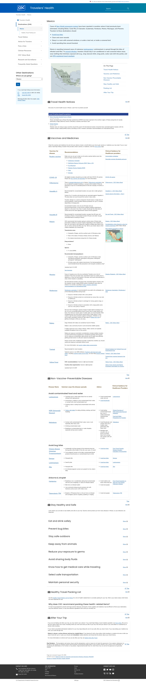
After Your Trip (108, 92)
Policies (47, 673)
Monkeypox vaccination (71, 290)
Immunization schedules (111, 156)
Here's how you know (123, 1)
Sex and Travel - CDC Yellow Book (114, 214)
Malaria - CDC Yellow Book (112, 221)
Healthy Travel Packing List (28, 33)
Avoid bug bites (57, 35)
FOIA (75, 668)
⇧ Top (127, 135)
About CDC (48, 668)
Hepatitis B (53, 215)
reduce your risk (95, 317)
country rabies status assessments (88, 345)
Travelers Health (20, 15)
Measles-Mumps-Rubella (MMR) (76, 168)
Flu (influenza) (72, 165)
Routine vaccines (55, 157)
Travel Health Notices (111, 70)
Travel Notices (23, 37)
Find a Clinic (97, 146)
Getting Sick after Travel (91, 638)
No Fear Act (77, 670)
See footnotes (68, 270)
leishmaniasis (88, 49)
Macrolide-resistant (115, 159)
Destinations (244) (24, 24)
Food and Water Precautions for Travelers (119, 417)
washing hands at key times (81, 353)
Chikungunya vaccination (95, 182)
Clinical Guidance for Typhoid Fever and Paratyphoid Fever (115, 349)
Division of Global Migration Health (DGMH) (58, 658)
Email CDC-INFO (26, 95)
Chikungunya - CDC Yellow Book (114, 182)
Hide (126, 102)
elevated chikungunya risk (76, 182)
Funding (47, 671)
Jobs (46, 670)
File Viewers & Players (50, 675)
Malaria (51, 222)
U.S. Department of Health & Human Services (27, 680)
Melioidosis (53, 422)
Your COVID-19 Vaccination (78, 178)
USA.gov (76, 680)
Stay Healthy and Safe (111, 84)
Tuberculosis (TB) (55, 493)
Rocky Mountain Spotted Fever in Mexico (60, 117)
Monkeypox (53, 291)
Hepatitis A (53, 191)
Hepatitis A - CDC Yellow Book (113, 191)
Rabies (51, 323)
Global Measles (54, 124)
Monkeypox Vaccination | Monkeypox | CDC (115, 290)
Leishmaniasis (54, 463)
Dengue (51, 459)
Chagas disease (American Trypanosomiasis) (55, 451)
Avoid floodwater (105, 400)
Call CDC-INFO (26, 92)
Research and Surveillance (27, 60)
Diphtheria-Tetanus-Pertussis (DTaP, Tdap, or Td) (81, 163)
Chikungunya (53, 183)
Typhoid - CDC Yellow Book (112, 353)
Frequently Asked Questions (28, 64)
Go (18, 84)
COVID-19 (53, 177)
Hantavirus (52, 481)
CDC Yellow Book (24, 55)
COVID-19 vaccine (110, 177)
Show (124, 521)
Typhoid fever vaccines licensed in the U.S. (115, 357)
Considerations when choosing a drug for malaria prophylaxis (116, 225)
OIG (75, 672)
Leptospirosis (53, 397)
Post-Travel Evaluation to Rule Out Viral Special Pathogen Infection (119, 482)
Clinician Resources (24, 51)
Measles (52, 275)
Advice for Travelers (25, 42)
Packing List (108, 88)
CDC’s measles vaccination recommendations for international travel (81, 285)
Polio (69, 170)
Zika (50, 467)
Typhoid (52, 349)
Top (128, 375)
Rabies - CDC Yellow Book (112, 323)
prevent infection (71, 52)
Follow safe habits (70, 410)
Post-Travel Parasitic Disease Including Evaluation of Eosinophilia (119, 450)
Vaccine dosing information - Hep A (114, 194)
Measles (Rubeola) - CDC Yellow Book (115, 274)
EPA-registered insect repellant (63, 56)
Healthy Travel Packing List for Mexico (63, 598)
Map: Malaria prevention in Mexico (114, 228)
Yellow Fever (53, 362)
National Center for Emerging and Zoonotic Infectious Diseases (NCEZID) (74, 657)
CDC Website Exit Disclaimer (110, 680)
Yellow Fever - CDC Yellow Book (114, 362)
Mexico (29, 15)
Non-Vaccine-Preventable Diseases (112, 79)
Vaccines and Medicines (112, 74)
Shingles (70, 173)
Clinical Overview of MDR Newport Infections (120, 411)
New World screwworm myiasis (67, 26)
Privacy (76, 666)
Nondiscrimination (78, 674)
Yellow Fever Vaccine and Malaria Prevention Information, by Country (114, 365)
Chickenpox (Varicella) (74, 160)
